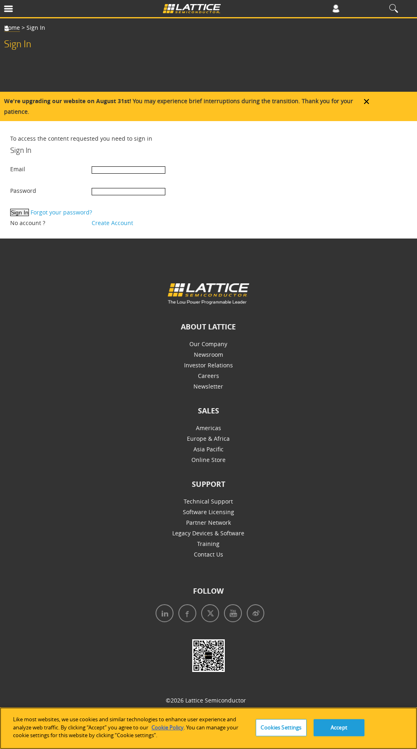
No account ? (27, 223)
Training (208, 544)
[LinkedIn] (162, 614)
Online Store (208, 460)
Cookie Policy (167, 727)
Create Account (112, 223)
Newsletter (208, 386)
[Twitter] (208, 614)
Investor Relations (208, 365)
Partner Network (208, 522)
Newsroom (208, 354)
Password (23, 190)
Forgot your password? (61, 212)
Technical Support (208, 501)
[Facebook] (185, 614)
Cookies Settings (281, 727)
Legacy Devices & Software (208, 533)
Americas (208, 428)
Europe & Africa (208, 438)
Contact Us (208, 554)
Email (17, 169)
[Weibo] (254, 614)
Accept (339, 727)
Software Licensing (208, 512)
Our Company (208, 344)
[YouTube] (231, 614)
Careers (208, 376)
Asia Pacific (208, 449)
